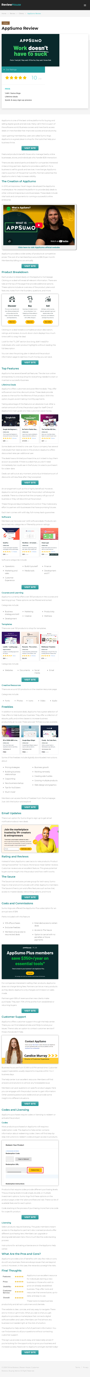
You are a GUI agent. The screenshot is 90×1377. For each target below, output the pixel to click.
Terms (77, 1367)
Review (12, 14)
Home (4, 14)
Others (21, 14)
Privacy (85, 1367)
